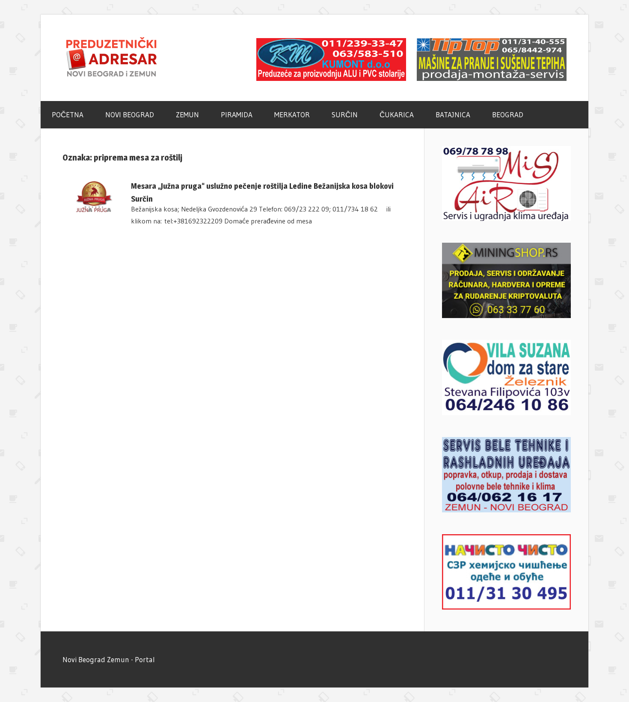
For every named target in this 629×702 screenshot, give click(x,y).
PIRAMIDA (236, 114)
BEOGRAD (507, 114)
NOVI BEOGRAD (129, 114)
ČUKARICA (397, 114)
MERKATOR (292, 114)
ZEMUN (187, 114)
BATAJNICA (453, 114)
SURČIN (345, 114)
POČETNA (67, 114)
